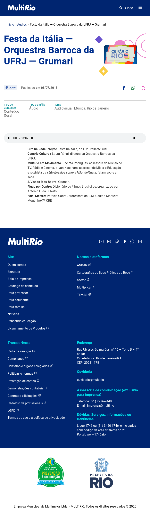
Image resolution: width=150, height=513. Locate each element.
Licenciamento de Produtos (27, 328)
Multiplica (84, 287)
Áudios (22, 24)
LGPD (12, 410)
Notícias (13, 314)
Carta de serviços (20, 351)
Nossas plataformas (93, 257)
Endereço (84, 343)
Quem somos (17, 265)
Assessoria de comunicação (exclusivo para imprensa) (107, 392)
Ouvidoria (84, 372)
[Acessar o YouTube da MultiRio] (101, 242)
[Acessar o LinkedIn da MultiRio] (140, 242)
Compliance (16, 359)
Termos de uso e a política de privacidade (36, 417)
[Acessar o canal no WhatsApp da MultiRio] (132, 242)
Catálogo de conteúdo (23, 286)
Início (10, 24)
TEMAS (82, 295)
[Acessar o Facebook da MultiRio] (124, 242)
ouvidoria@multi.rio (90, 380)
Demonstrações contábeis (26, 388)
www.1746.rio (96, 434)
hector (81, 280)
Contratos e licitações (23, 396)
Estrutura (14, 272)
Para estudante (18, 300)
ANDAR (82, 265)
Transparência (19, 343)
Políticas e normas (21, 373)
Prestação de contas (22, 381)
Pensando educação (22, 321)
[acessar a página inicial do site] (21, 7)
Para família (16, 307)
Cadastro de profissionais (26, 403)
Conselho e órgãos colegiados (29, 366)
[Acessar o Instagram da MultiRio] (109, 242)
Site (11, 257)
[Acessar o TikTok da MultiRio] (116, 242)
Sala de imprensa (20, 279)
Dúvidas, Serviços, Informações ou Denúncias (104, 416)
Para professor (18, 293)
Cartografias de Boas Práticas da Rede (104, 272)
